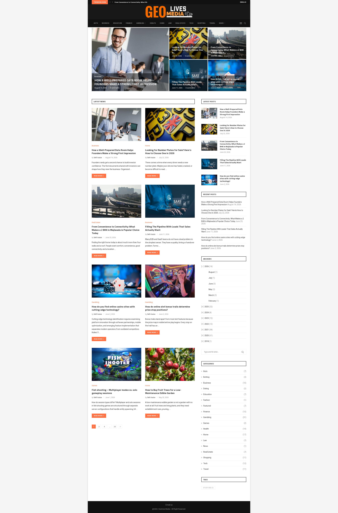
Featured (224, 406)
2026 (207, 266)
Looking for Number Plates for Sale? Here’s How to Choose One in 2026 (168, 151)
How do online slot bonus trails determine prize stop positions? (167, 308)
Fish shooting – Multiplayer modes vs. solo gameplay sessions (114, 391)
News (221, 23)
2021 (207, 330)
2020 (207, 335)
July (210, 278)
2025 (207, 307)
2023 (207, 318)
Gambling (140, 23)
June (211, 284)
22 (115, 426)
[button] (110, 2)
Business (105, 23)
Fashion (224, 400)
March (211, 295)
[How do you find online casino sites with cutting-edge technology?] (116, 281)
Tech (191, 23)
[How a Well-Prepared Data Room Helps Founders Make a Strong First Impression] (130, 59)
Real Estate (180, 23)
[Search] (245, 23)
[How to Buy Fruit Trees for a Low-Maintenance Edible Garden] (170, 364)
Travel (212, 23)
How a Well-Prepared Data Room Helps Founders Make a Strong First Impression (125, 82)
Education (117, 23)
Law (170, 23)
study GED (208, 488)
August (212, 272)
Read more (98, 176)
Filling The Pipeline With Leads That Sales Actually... (134, 2)
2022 (207, 324)
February (212, 301)
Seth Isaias (98, 158)
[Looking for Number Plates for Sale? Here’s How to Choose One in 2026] (170, 124)
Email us (243, 2)
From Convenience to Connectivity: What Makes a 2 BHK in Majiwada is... (227, 50)
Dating (224, 388)
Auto (96, 23)
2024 (207, 312)
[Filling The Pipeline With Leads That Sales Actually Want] (188, 75)
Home (162, 23)
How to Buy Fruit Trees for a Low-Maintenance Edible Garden (163, 391)
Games (224, 423)
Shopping (201, 23)
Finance (129, 23)
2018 (207, 341)
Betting (224, 377)
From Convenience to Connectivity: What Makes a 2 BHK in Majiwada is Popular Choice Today (115, 230)
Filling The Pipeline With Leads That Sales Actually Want (186, 83)
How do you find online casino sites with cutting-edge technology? (225, 81)
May (210, 289)
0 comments (114, 88)
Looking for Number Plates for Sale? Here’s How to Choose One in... (187, 50)
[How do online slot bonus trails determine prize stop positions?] (170, 281)
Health (153, 23)
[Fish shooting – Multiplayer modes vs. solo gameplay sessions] (116, 364)
